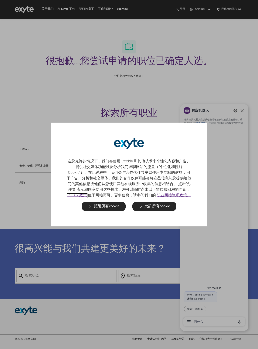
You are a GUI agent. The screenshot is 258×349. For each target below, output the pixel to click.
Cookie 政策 (77, 196)
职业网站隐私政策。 (174, 196)
